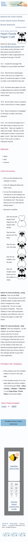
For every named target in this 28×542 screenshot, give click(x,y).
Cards (13, 16)
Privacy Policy (13, 523)
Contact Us (5, 523)
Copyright (11, 525)
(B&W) (14, 406)
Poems (14, 20)
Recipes (3, 24)
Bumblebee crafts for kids (14, 467)
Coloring (19, 16)
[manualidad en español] (21, 27)
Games (8, 20)
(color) (4, 406)
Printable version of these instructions (13, 422)
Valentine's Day (5, 16)
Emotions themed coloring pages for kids (14, 505)
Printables (21, 20)
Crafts (3, 20)
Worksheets (11, 24)
